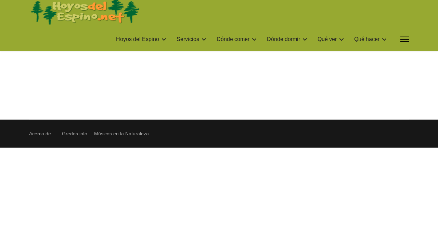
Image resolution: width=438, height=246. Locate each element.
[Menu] (404, 39)
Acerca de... (42, 133)
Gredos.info (74, 133)
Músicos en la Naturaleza (121, 133)
